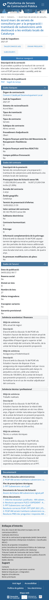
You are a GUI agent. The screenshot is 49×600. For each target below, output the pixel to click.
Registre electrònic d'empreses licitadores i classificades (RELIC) (24, 541)
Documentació (9, 472)
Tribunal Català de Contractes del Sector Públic (20, 552)
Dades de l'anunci (11, 264)
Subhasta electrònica (10, 535)
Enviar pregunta (35, 46)
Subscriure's (9, 52)
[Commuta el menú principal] (42, 4)
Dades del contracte (12, 162)
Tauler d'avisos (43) (12, 46)
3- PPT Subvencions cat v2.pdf (16, 486)
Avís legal (16, 583)
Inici (2, 17)
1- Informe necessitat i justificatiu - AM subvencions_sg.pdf (24, 499)
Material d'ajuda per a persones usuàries (18, 569)
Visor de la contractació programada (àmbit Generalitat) (24, 537)
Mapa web (24, 593)
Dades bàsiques (10, 87)
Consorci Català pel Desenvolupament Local (22, 95)
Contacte (5, 567)
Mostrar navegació (24, 58)
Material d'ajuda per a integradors (15, 572)
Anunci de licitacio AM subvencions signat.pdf (23, 493)
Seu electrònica (34, 588)
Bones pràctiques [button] (9, 577)
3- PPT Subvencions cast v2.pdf (17, 505)
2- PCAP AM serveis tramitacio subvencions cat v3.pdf (24, 479)
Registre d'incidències (10, 574)
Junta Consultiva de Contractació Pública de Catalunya (23, 547)
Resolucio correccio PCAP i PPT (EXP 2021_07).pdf (24, 508)
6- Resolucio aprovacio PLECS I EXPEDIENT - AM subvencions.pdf (24, 502)
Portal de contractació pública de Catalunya (19, 550)
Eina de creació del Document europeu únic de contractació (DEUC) (20, 531)
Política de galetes (15, 588)
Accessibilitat (31, 583)
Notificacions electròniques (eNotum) (16, 557)
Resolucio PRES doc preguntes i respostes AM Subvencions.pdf (24, 514)
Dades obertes (7, 560)
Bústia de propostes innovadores (15, 545)
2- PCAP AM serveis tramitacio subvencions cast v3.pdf (24, 511)
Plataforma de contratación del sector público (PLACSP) (24, 555)
